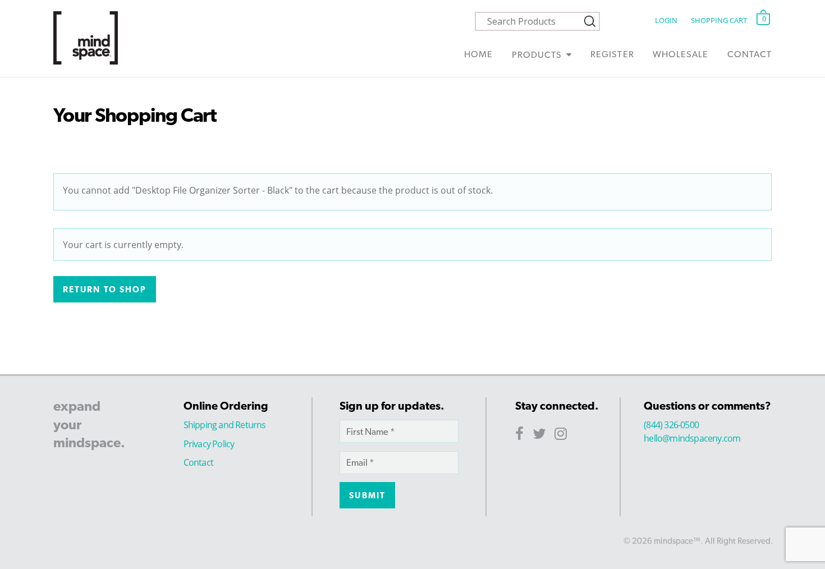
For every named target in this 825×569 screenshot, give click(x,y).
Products (537, 54)
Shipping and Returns (225, 425)
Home (478, 54)
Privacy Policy (209, 444)
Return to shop (104, 289)
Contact (749, 54)
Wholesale (680, 54)
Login (666, 20)
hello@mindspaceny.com (692, 438)
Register (612, 54)
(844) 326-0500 (671, 425)
